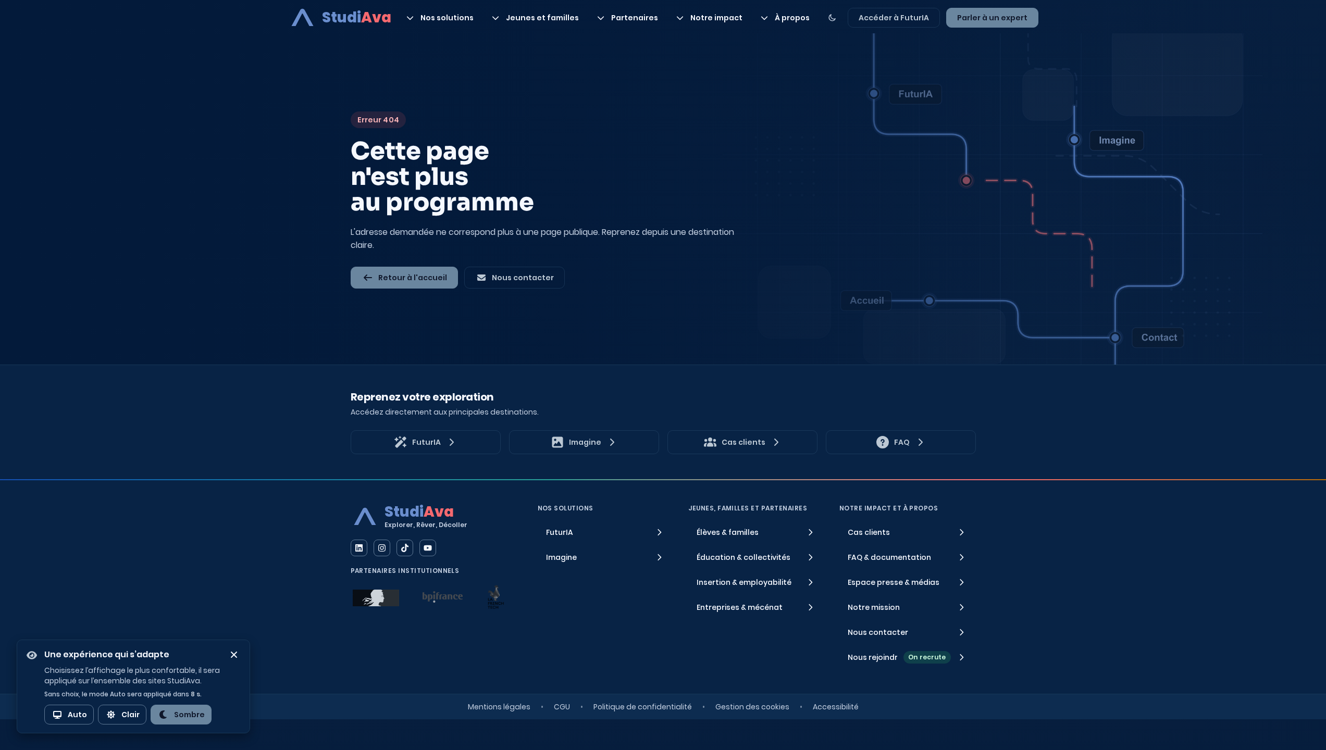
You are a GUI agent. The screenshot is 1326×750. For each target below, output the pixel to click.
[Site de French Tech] (495, 596)
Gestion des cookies (752, 707)
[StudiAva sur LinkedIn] (359, 548)
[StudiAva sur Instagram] (382, 548)
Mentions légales (499, 707)
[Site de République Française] (376, 597)
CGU (562, 707)
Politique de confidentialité (642, 707)
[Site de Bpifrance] (443, 596)
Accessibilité (836, 707)
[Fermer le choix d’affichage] (234, 654)
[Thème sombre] (832, 17)
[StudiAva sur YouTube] (427, 548)
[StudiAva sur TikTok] (404, 548)
